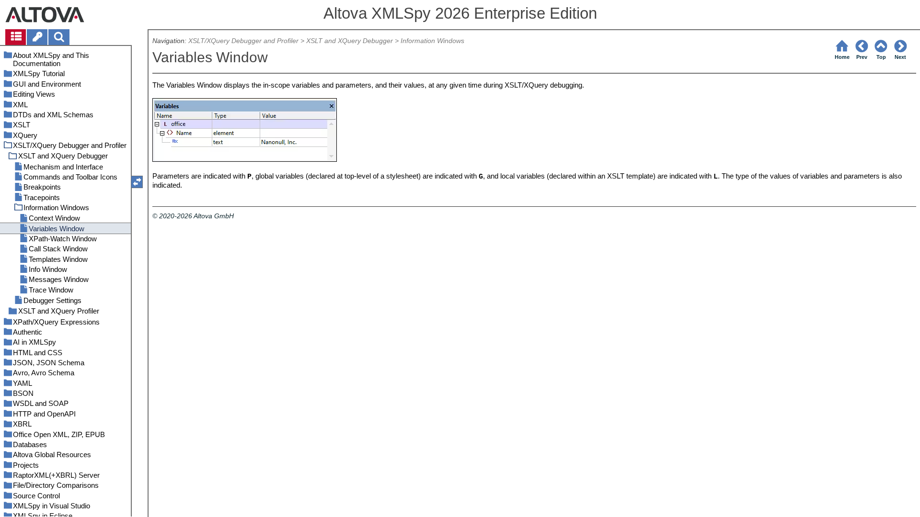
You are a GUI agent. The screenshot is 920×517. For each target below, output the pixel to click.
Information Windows (432, 41)
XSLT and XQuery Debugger (349, 41)
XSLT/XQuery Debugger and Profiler (243, 41)
